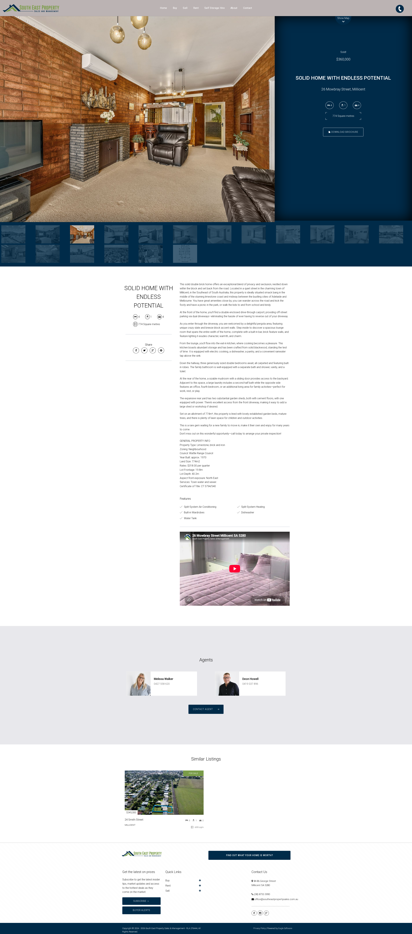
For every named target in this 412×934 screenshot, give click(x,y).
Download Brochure (344, 132)
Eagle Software (285, 928)
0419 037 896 (250, 683)
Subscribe (139, 901)
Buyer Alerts (141, 910)
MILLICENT (130, 825)
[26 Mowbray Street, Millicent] (137, 119)
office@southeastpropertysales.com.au (276, 899)
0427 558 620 (162, 683)
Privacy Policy (259, 928)
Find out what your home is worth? (249, 855)
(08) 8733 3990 (262, 894)
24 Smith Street (134, 819)
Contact (247, 7)
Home (163, 7)
